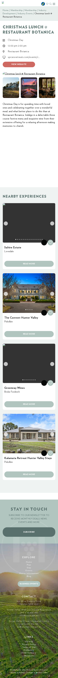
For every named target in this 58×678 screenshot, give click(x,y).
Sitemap (29, 642)
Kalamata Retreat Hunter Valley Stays (28, 458)
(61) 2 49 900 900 (29, 613)
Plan (29, 565)
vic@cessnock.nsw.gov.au (29, 627)
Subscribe (29, 532)
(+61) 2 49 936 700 (29, 624)
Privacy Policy (29, 644)
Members (29, 656)
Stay (29, 568)
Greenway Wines (14, 388)
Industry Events (25, 13)
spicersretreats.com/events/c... (24, 57)
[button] (11, 87)
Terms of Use (29, 647)
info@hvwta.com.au (29, 615)
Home (6, 10)
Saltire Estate (12, 247)
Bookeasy (22, 673)
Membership (17, 10)
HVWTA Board (28, 653)
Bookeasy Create (41, 673)
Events (29, 571)
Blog (29, 576)
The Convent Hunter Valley (21, 317)
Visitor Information (29, 573)
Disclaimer (29, 650)
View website (19, 64)
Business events (29, 584)
